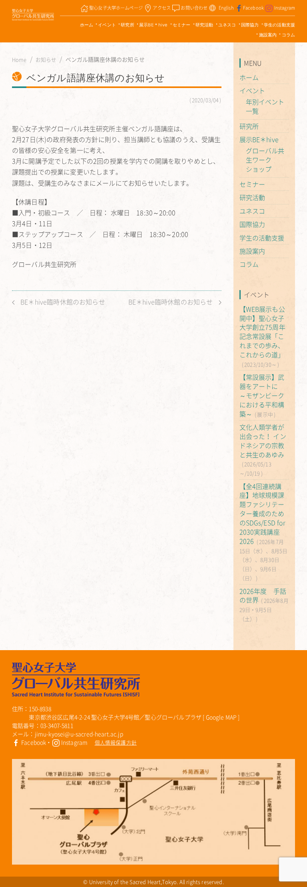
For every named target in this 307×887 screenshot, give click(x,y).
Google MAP (221, 717)
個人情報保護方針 (116, 742)
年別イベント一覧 (265, 106)
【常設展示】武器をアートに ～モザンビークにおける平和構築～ (262, 395)
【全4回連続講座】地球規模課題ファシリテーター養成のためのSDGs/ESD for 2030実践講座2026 (262, 513)
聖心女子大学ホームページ (116, 7)
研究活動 (204, 25)
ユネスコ (227, 25)
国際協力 (250, 25)
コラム (288, 35)
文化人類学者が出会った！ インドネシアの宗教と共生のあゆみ (262, 440)
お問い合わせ (194, 7)
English (226, 7)
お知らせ (46, 59)
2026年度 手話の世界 (262, 595)
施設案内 (268, 35)
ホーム (86, 25)
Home (19, 59)
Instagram (284, 7)
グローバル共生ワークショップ (265, 160)
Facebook (253, 7)
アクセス (162, 7)
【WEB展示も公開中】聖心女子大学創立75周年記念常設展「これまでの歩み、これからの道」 (262, 331)
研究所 (127, 25)
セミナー (182, 25)
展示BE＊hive (153, 25)
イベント (107, 25)
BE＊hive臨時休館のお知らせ (62, 301)
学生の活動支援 (279, 25)
